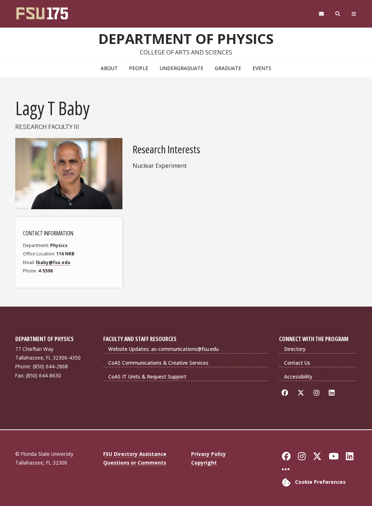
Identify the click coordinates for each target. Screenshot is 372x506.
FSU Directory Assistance (134, 453)
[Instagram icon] (318, 392)
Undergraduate (181, 68)
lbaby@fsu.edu (53, 262)
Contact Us (297, 362)
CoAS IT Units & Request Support (147, 376)
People (138, 68)
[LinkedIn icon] (333, 392)
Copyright (204, 462)
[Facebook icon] (286, 392)
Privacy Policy (208, 453)
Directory (295, 348)
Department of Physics (186, 38)
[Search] (338, 14)
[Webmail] (321, 14)
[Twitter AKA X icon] (302, 392)
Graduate (228, 68)
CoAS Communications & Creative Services (158, 362)
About (109, 68)
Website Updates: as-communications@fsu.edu (163, 348)
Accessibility (298, 376)
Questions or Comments (134, 462)
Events (261, 68)
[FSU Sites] (354, 14)
